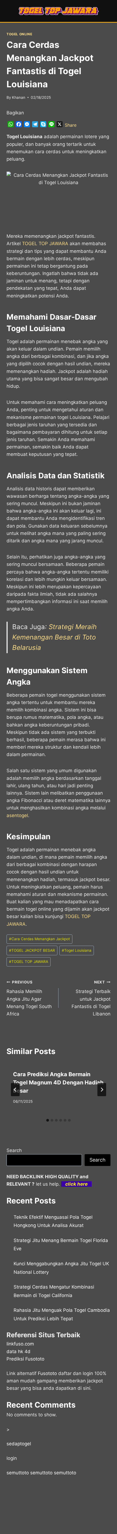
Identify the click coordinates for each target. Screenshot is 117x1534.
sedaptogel (19, 1443)
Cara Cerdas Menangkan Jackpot (39, 939)
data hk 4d (18, 1351)
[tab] (47, 1120)
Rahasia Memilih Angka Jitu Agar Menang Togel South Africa (29, 998)
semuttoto (18, 1472)
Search (14, 1150)
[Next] (101, 1089)
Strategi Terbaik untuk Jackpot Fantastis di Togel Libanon (91, 998)
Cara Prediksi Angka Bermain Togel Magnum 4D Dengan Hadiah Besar (58, 1082)
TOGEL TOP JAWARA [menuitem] (45, 243)
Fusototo (47, 1373)
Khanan (18, 97)
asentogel (17, 815)
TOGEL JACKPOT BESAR (32, 950)
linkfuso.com (20, 1344)
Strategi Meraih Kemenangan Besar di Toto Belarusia (54, 637)
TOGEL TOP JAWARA (28, 961)
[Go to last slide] (15, 1089)
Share (70, 125)
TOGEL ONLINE (19, 34)
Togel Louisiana (76, 950)
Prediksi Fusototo (25, 1359)
